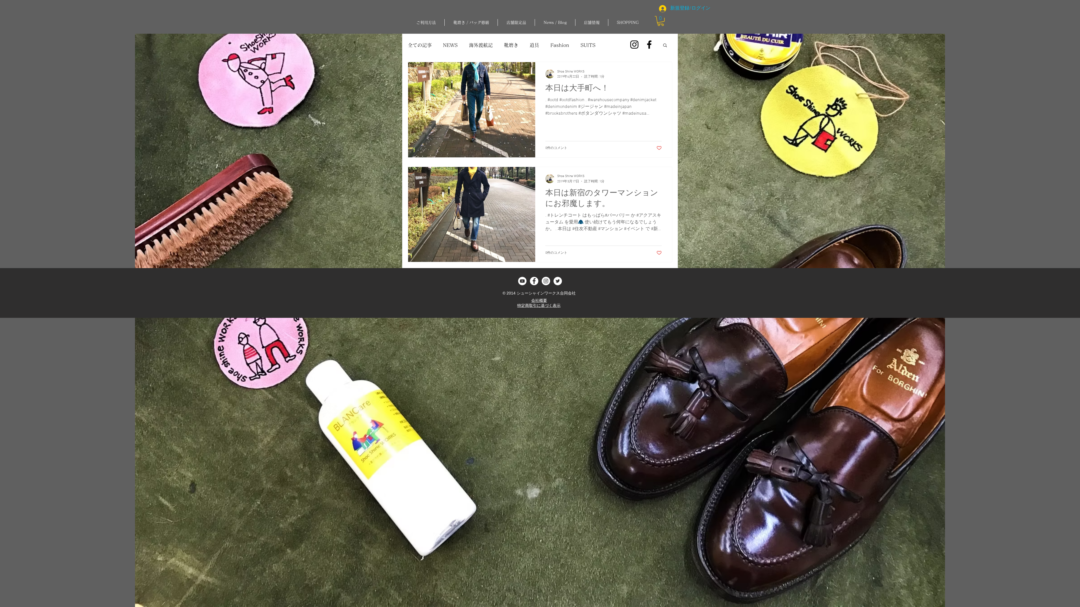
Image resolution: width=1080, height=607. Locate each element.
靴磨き (511, 45)
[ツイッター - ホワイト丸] (558, 281)
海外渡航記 (481, 45)
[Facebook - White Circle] (534, 281)
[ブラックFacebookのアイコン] (649, 44)
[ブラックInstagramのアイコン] (634, 44)
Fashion (559, 45)
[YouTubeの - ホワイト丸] (522, 281)
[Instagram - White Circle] (546, 281)
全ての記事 (420, 45)
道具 (534, 45)
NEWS (450, 45)
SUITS (587, 45)
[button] (471, 22)
